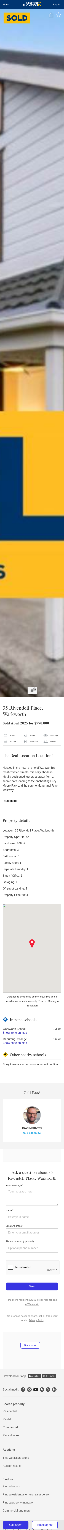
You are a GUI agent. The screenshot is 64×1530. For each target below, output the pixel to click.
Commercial (10, 1427)
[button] (32, 943)
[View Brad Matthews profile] (32, 1115)
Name (9, 1210)
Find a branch (11, 1486)
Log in (56, 4)
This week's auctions (16, 1457)
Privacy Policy (36, 1320)
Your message (14, 1185)
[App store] (34, 1376)
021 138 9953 (32, 1132)
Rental (7, 1419)
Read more (10, 800)
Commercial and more (17, 1510)
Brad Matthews (32, 1128)
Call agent (15, 1524)
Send (32, 1286)
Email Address (14, 1225)
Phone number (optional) (20, 1241)
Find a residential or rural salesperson (26, 1494)
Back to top (30, 1345)
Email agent (44, 1524)
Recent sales (11, 1435)
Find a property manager (18, 1502)
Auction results (12, 1465)
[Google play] (49, 1376)
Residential (10, 1411)
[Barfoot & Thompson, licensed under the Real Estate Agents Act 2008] (32, 4)
